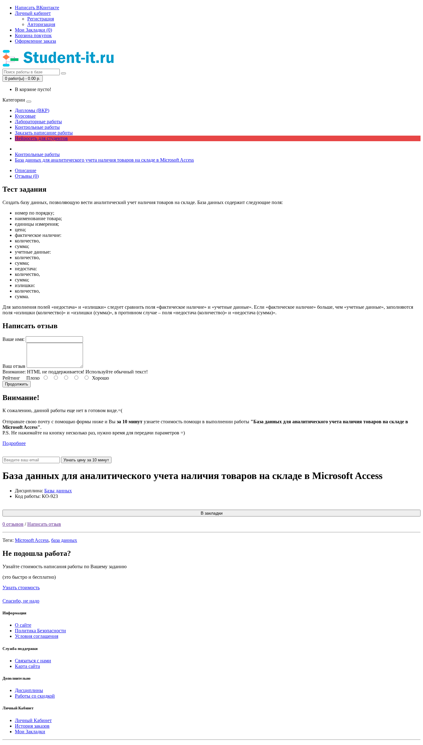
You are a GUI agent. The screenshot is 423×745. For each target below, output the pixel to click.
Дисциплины (29, 690)
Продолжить (16, 384)
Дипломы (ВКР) (32, 110)
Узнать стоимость (21, 587)
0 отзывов (13, 524)
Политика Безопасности (40, 630)
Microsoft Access (32, 540)
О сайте (23, 625)
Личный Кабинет (33, 720)
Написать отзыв (44, 524)
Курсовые (25, 116)
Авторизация (41, 24)
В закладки (212, 513)
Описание (25, 170)
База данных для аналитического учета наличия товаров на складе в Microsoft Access (104, 160)
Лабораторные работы (38, 121)
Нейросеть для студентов (41, 138)
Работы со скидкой (35, 696)
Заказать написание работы (44, 132)
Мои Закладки (30, 731)
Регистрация (40, 18)
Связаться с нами (33, 660)
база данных (64, 540)
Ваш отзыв (13, 366)
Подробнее (14, 443)
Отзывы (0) (27, 176)
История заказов (32, 726)
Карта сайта (27, 666)
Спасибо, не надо (20, 600)
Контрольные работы (37, 127)
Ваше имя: (13, 339)
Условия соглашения (36, 636)
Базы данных (58, 490)
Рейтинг (11, 378)
